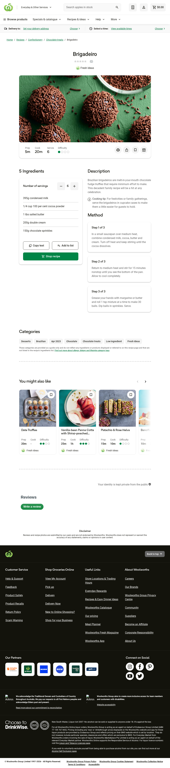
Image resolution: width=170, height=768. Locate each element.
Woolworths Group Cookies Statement (116, 761)
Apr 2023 (56, 341)
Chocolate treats (54, 39)
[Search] (117, 7)
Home (10, 39)
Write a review (33, 507)
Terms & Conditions (76, 764)
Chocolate (71, 341)
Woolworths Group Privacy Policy (81, 761)
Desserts (26, 341)
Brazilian (41, 341)
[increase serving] (74, 186)
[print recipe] (118, 150)
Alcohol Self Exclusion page (64, 751)
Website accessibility (106, 705)
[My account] (144, 7)
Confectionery (35, 39)
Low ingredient (114, 341)
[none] (144, 7)
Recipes (20, 39)
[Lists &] (133, 7)
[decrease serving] (61, 186)
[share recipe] (126, 150)
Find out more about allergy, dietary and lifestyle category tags (82, 350)
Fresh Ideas (87, 68)
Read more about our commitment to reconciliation (39, 708)
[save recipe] (135, 150)
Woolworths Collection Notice (149, 761)
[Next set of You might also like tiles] (145, 381)
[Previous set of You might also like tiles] (137, 381)
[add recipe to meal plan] (144, 150)
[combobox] (92, 7)
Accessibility (94, 764)
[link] (85, 61)
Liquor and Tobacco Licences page (74, 743)
